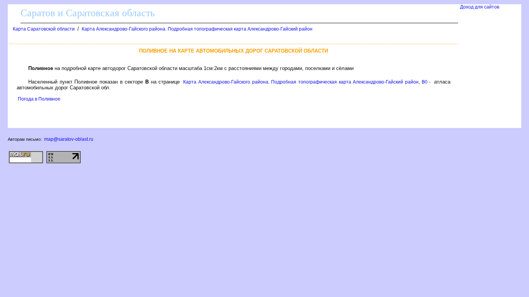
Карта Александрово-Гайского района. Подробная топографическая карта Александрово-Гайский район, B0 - (307, 82)
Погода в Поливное (39, 99)
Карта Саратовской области (44, 29)
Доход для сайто (479, 7)
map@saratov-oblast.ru (68, 139)
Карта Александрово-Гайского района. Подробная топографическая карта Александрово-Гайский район (197, 29)
